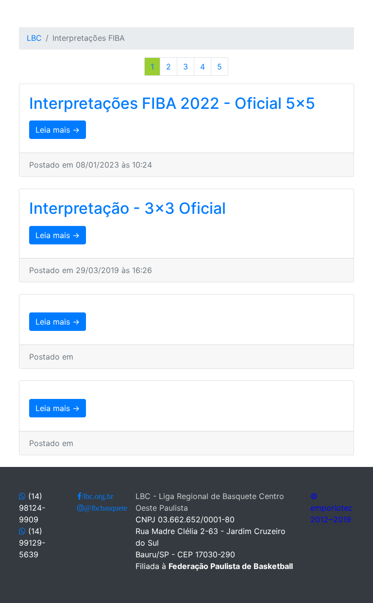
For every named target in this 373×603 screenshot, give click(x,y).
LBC (34, 38)
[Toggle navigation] (25, 13)
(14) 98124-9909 (32, 507)
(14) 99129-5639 (32, 542)
